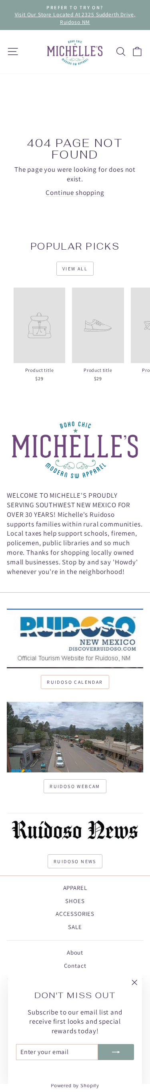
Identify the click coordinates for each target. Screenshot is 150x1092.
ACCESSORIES (75, 913)
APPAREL (75, 887)
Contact (75, 965)
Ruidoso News (75, 861)
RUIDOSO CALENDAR (75, 682)
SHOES (74, 901)
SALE (75, 927)
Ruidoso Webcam (75, 786)
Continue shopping (75, 192)
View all (75, 269)
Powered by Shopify (75, 1085)
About (75, 952)
